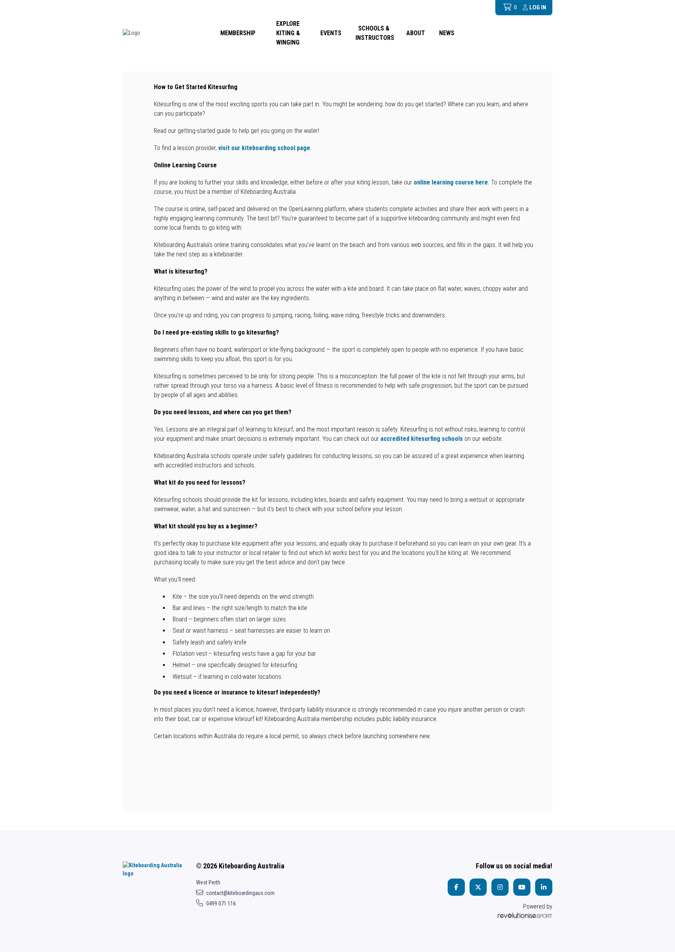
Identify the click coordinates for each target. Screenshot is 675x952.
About (415, 33)
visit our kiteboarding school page (264, 148)
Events (330, 33)
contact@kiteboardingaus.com (240, 893)
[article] (337, 420)
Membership (237, 33)
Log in (537, 7)
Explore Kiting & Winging (288, 33)
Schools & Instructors (374, 33)
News (446, 33)
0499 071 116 (221, 903)
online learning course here (451, 182)
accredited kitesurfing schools (421, 438)
